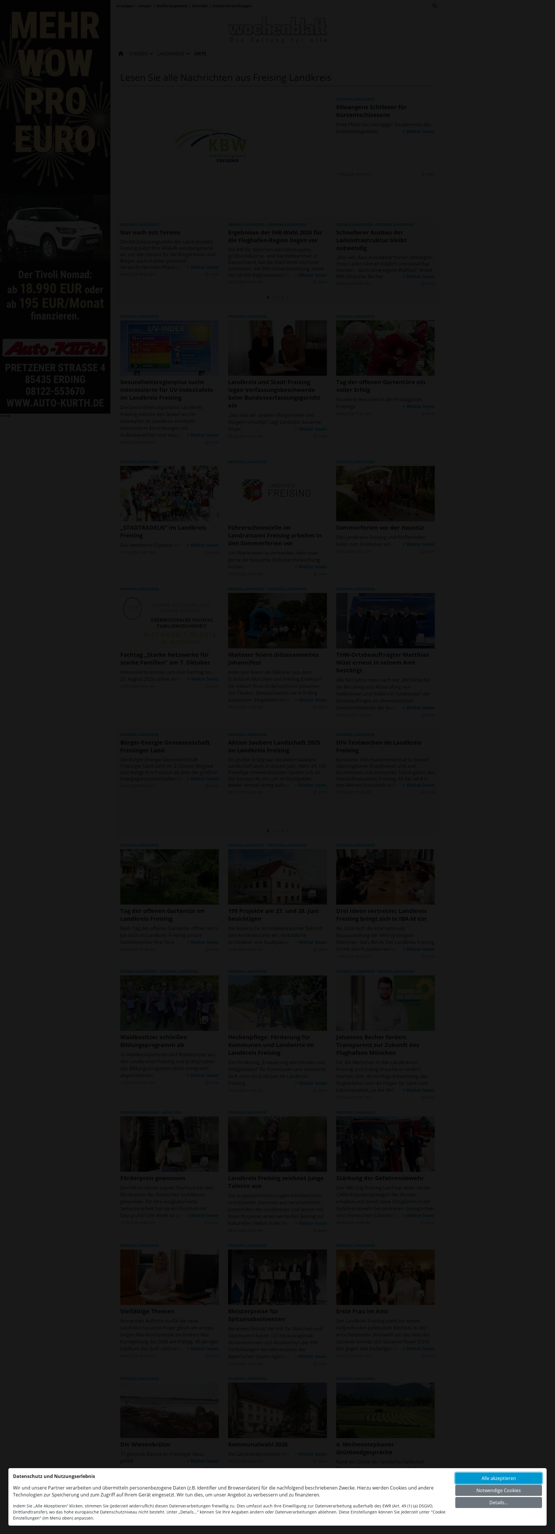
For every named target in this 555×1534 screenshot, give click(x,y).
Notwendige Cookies (498, 1490)
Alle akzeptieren (499, 1478)
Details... (498, 1502)
